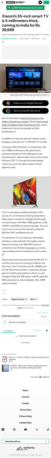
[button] (25, 2)
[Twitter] (37, 429)
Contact (25, 397)
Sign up (45, 313)
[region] (25, 345)
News (4, 290)
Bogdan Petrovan (10, 38)
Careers (25, 403)
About (25, 390)
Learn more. (42, 12)
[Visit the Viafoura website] (44, 377)
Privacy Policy (25, 416)
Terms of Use (25, 410)
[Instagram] (14, 429)
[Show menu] (2, 2)
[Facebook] (3, 429)
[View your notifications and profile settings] (46, 330)
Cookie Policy (25, 422)
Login (46, 2)
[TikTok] (48, 429)
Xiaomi (4, 293)
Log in (39, 313)
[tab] (8, 331)
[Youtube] (25, 429)
